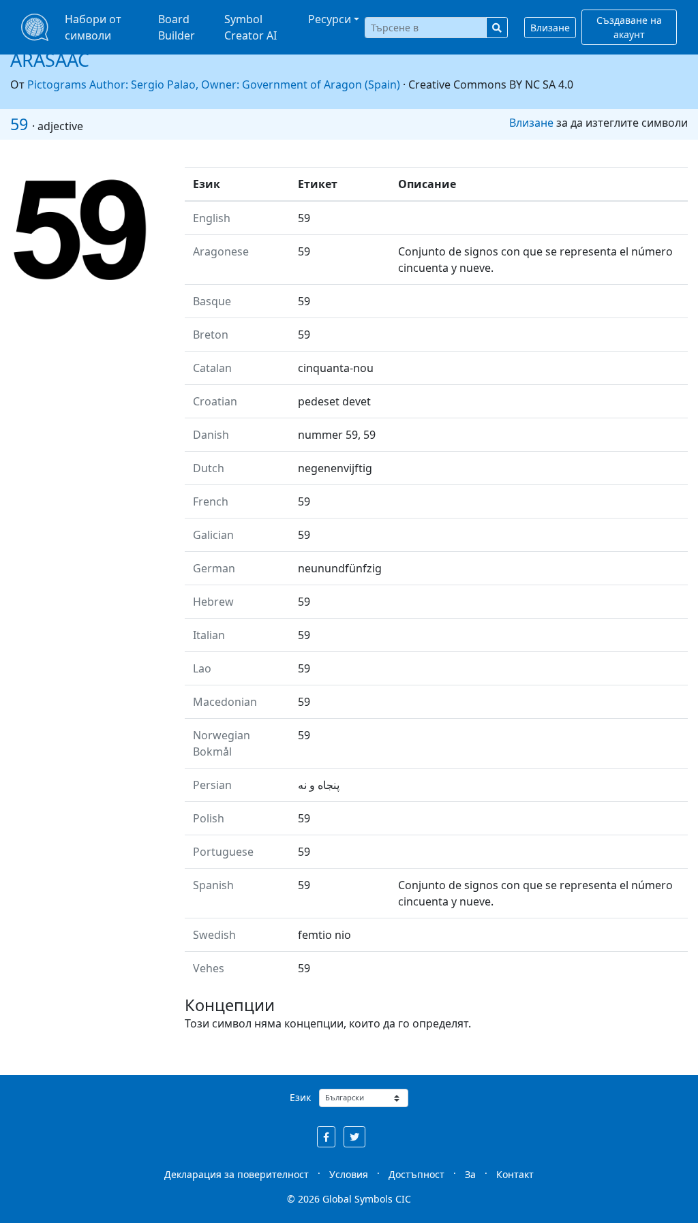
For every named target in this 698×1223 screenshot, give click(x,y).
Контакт (515, 1174)
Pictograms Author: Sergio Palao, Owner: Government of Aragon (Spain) (213, 84)
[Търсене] (497, 27)
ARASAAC (49, 59)
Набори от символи (93, 27)
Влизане (550, 27)
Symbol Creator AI (250, 27)
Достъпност (416, 1174)
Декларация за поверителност (236, 1174)
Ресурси (329, 19)
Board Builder (176, 27)
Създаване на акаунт (629, 27)
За (470, 1174)
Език (300, 1097)
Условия (348, 1174)
